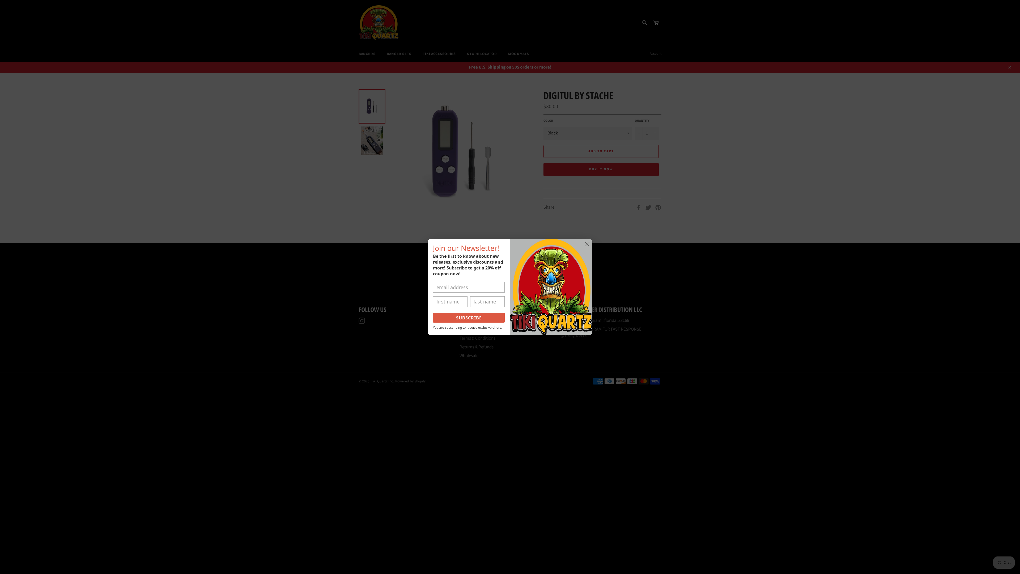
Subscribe (469, 318)
